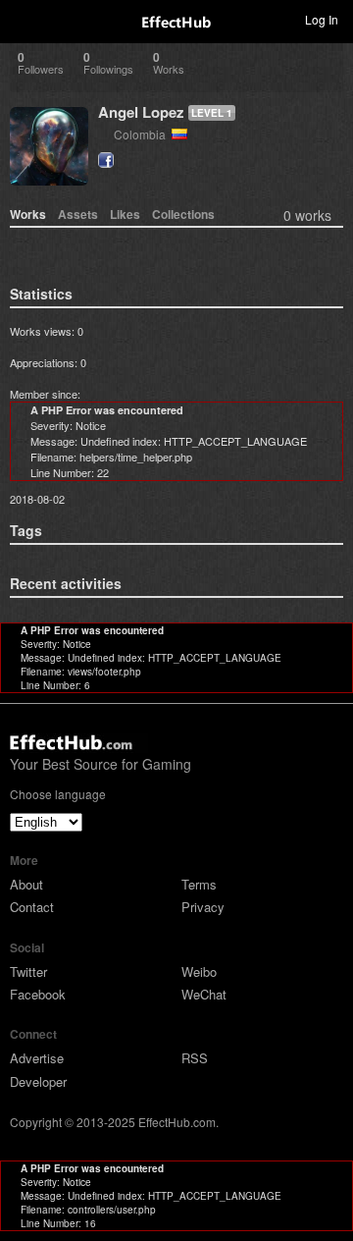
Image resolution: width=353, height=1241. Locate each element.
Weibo (199, 971)
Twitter (28, 971)
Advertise (37, 1058)
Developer (38, 1081)
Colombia (143, 134)
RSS (194, 1058)
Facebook (38, 994)
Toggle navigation (23, 18)
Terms (199, 884)
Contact (32, 906)
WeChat (204, 994)
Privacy (203, 906)
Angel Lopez (141, 112)
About (26, 884)
